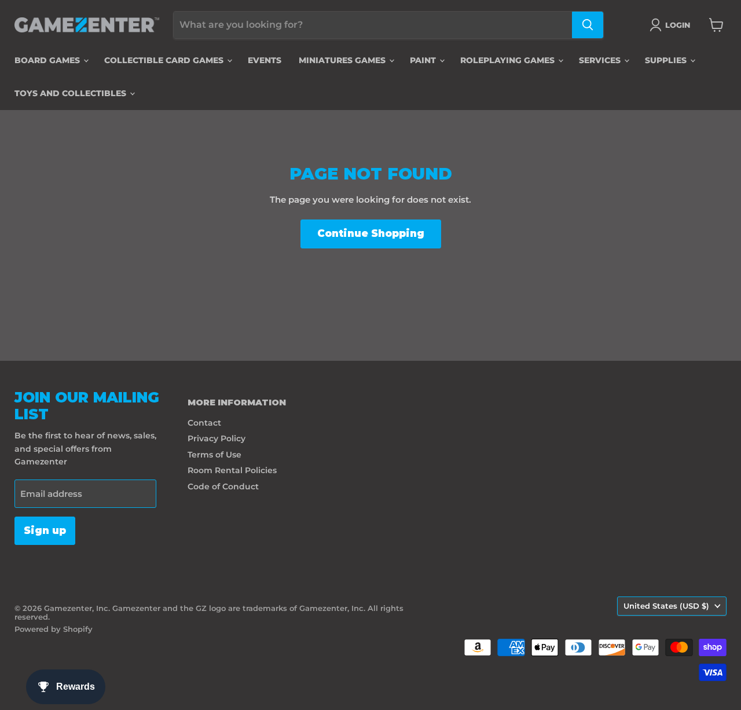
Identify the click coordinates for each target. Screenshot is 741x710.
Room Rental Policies (232, 470)
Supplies (667, 60)
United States (666, 605)
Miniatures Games (343, 60)
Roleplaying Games (508, 60)
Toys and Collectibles (71, 93)
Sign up (45, 530)
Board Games (48, 60)
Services (601, 60)
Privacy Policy (216, 438)
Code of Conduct (223, 486)
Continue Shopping (370, 233)
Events (264, 60)
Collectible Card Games (165, 60)
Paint (424, 60)
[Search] (587, 25)
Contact (204, 423)
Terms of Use (214, 454)
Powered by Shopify (53, 629)
